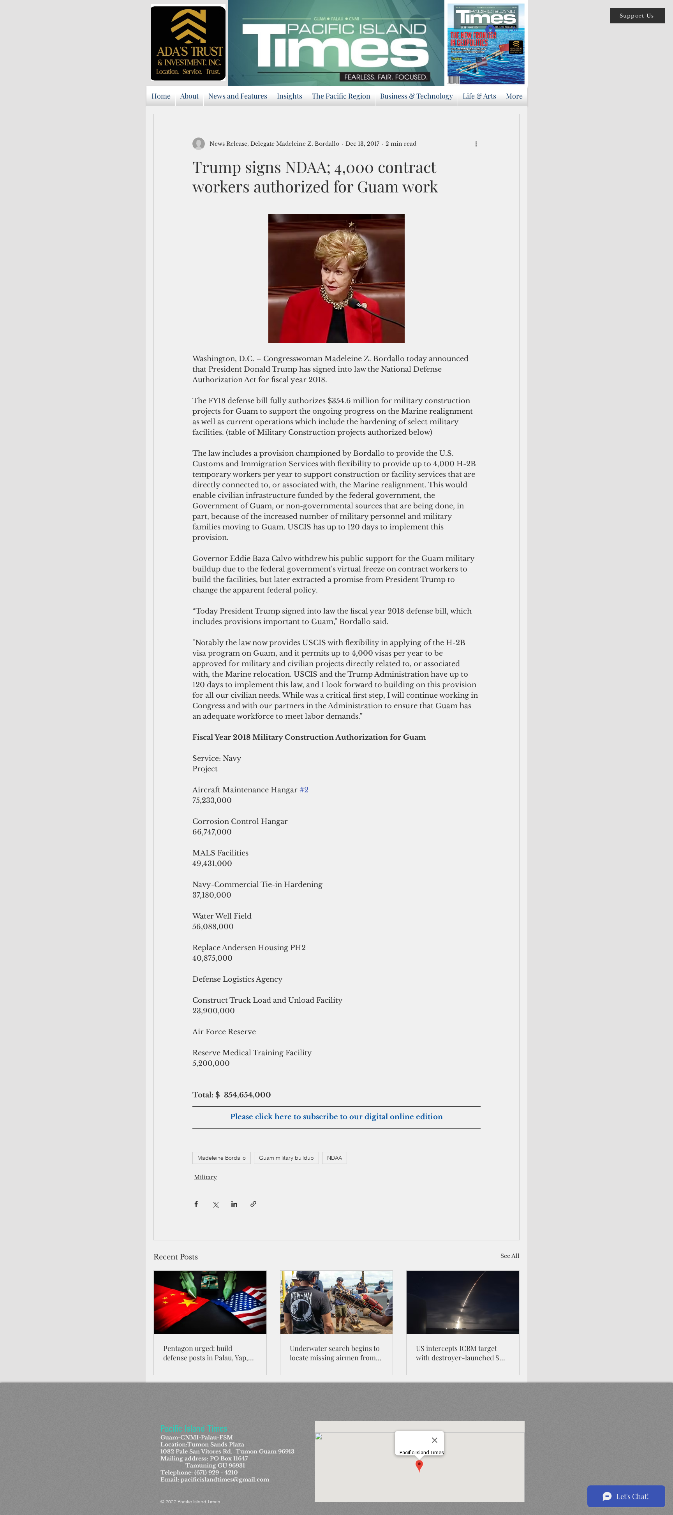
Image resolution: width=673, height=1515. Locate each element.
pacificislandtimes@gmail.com (225, 1479)
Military (205, 1177)
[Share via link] (253, 1204)
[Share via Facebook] (196, 1204)
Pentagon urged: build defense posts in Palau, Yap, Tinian (205, 1353)
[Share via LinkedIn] (234, 1204)
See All (510, 1255)
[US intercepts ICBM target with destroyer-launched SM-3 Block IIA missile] (463, 1302)
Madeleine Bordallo (221, 1157)
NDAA (334, 1157)
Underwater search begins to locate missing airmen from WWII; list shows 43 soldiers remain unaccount (335, 1353)
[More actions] (476, 143)
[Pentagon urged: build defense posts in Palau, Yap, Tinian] (210, 1302)
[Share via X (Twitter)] (215, 1204)
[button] (637, 15)
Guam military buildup (286, 1157)
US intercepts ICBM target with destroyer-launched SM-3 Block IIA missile (462, 1353)
